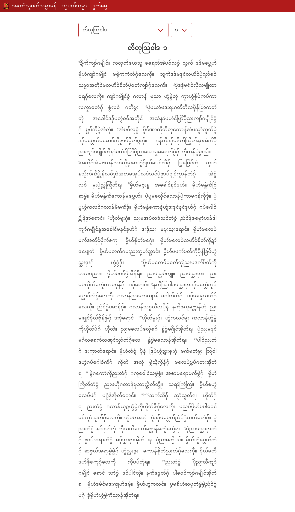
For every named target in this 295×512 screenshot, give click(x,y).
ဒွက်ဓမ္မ (99, 6)
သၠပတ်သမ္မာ (74, 6)
